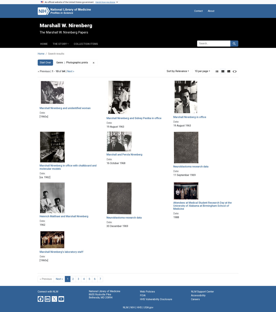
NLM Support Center (202, 291)
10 (201, 71)
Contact (198, 10)
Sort (177, 71)
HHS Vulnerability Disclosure (156, 299)
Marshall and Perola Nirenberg (124, 154)
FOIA (143, 295)
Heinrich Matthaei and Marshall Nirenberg (64, 216)
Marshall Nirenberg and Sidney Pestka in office (134, 118)
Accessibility (198, 295)
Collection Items (86, 43)
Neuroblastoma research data (190, 166)
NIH (132, 307)
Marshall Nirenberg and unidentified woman (65, 108)
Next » (70, 71)
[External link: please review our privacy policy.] (40, 298)
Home (44, 43)
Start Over (45, 62)
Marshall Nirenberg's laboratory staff (61, 251)
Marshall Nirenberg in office (189, 117)
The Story (60, 43)
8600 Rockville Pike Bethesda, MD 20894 (100, 296)
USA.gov (148, 307)
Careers (195, 299)
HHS (139, 307)
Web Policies (147, 291)
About (211, 10)
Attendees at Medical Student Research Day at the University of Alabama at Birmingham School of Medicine (202, 205)
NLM (125, 307)
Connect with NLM (48, 291)
